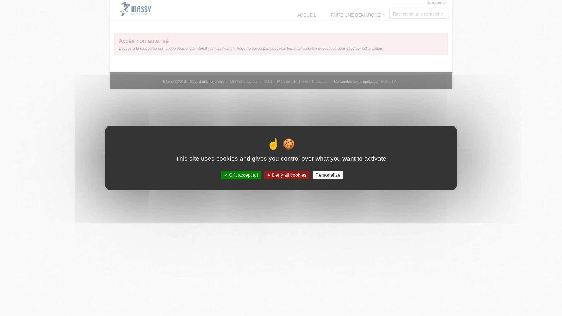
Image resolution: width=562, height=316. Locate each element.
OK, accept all (243, 175)
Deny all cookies (288, 175)
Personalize (328, 175)
